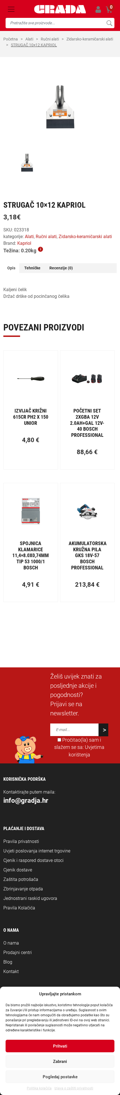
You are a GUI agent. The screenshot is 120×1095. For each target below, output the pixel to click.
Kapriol (24, 243)
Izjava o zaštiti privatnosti (73, 1088)
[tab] (11, 268)
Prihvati (60, 1046)
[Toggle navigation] (11, 9)
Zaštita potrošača (20, 879)
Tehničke (32, 268)
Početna (10, 39)
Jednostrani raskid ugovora (30, 898)
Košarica (109, 8)
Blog (7, 962)
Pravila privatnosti (21, 841)
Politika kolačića (39, 1088)
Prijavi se (98, 9)
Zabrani (60, 1061)
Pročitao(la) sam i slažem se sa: (79, 747)
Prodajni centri (17, 952)
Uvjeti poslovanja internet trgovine (36, 851)
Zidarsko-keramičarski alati (89, 39)
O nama (11, 943)
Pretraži (109, 23)
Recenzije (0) (61, 268)
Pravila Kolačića (19, 907)
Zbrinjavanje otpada (23, 889)
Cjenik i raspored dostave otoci (33, 860)
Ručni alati (50, 39)
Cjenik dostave (17, 870)
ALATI (29, 39)
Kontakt (11, 971)
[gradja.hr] (60, 9)
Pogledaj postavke (60, 1076)
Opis (11, 268)
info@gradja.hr (25, 800)
